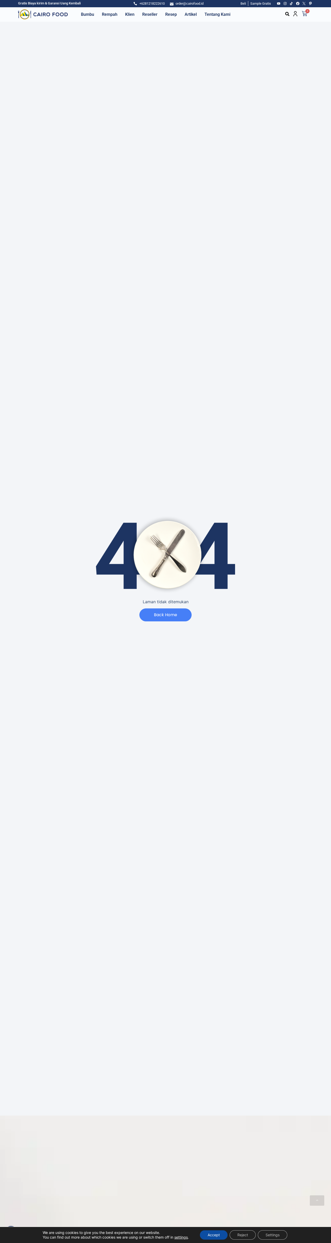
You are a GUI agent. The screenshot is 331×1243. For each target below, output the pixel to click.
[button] (287, 14)
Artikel (191, 14)
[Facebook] (297, 3)
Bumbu (87, 14)
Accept (214, 1235)
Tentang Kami (217, 14)
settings (181, 1237)
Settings (273, 1235)
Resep (171, 14)
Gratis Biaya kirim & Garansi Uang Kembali (49, 3)
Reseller (149, 14)
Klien (129, 14)
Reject (242, 1235)
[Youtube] (278, 3)
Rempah (109, 14)
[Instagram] (285, 3)
